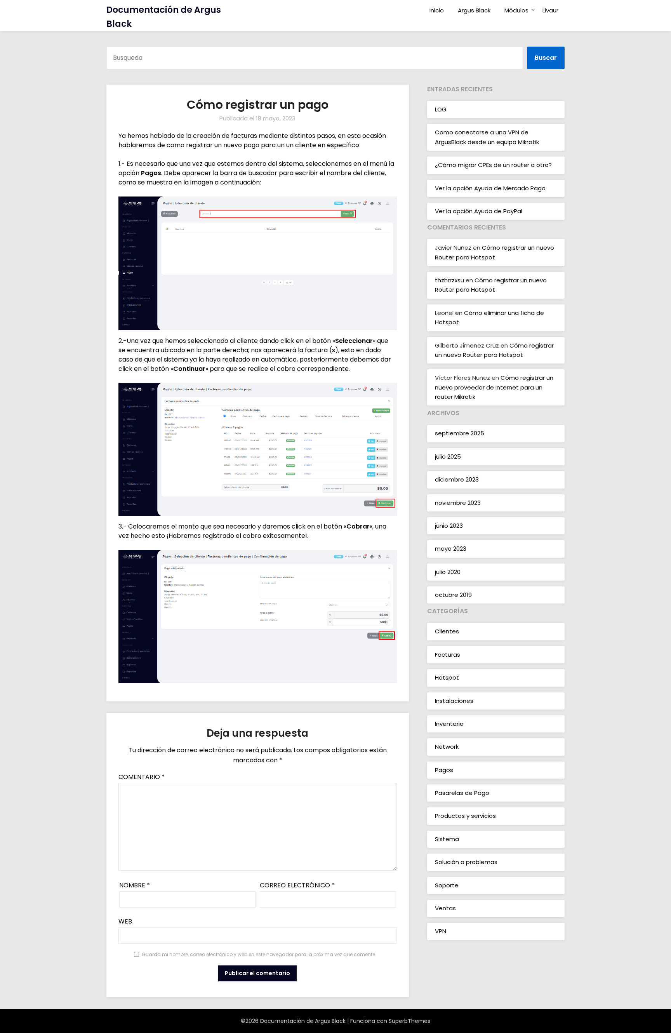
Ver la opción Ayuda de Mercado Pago (490, 188)
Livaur (550, 10)
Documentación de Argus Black (163, 17)
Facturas (447, 654)
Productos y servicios (465, 816)
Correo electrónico (297, 885)
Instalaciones (454, 701)
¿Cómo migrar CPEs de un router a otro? (493, 165)
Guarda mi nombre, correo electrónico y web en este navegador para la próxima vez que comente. (259, 954)
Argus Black (474, 10)
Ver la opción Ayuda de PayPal (478, 211)
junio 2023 (449, 526)
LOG (441, 109)
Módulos (516, 10)
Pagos (444, 770)
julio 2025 (448, 456)
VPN (440, 931)
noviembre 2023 (458, 503)
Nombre (134, 885)
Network (447, 747)
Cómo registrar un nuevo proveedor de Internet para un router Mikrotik (494, 387)
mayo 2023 (450, 548)
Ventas (445, 908)
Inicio (436, 10)
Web (125, 921)
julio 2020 (448, 572)
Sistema (447, 839)
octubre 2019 (453, 595)
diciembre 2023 (457, 479)
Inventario (449, 724)
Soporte (447, 885)
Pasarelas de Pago (462, 793)
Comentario (141, 776)
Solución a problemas (466, 862)
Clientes (447, 631)
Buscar (546, 57)
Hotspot (447, 677)
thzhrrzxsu (449, 280)
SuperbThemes (409, 1021)
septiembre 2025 (459, 433)
